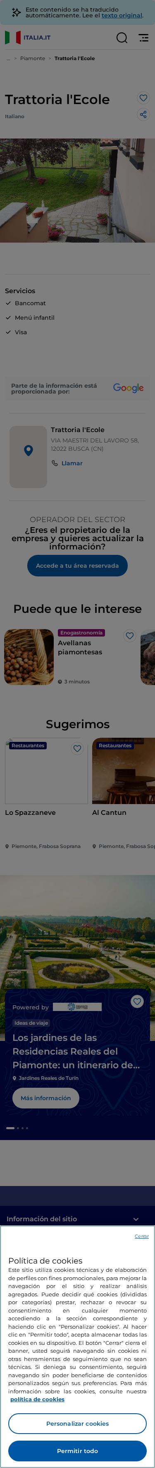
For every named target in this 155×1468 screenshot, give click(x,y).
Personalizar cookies (77, 1423)
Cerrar (142, 1236)
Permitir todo (77, 1451)
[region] (77, 1346)
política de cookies (37, 1399)
